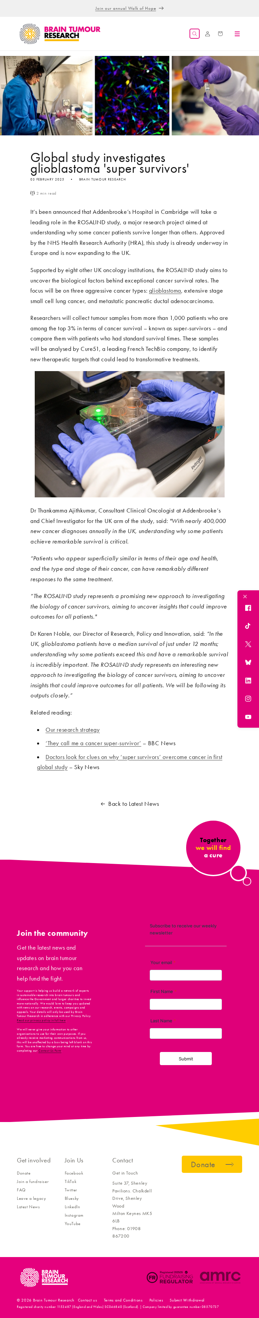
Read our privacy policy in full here (41, 1020)
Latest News (28, 1206)
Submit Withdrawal (187, 1300)
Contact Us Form (49, 1050)
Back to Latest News (133, 804)
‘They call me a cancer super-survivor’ (93, 743)
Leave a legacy (31, 1198)
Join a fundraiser (33, 1181)
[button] (195, 34)
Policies (156, 1300)
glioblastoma (165, 290)
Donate (24, 1173)
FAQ (21, 1189)
